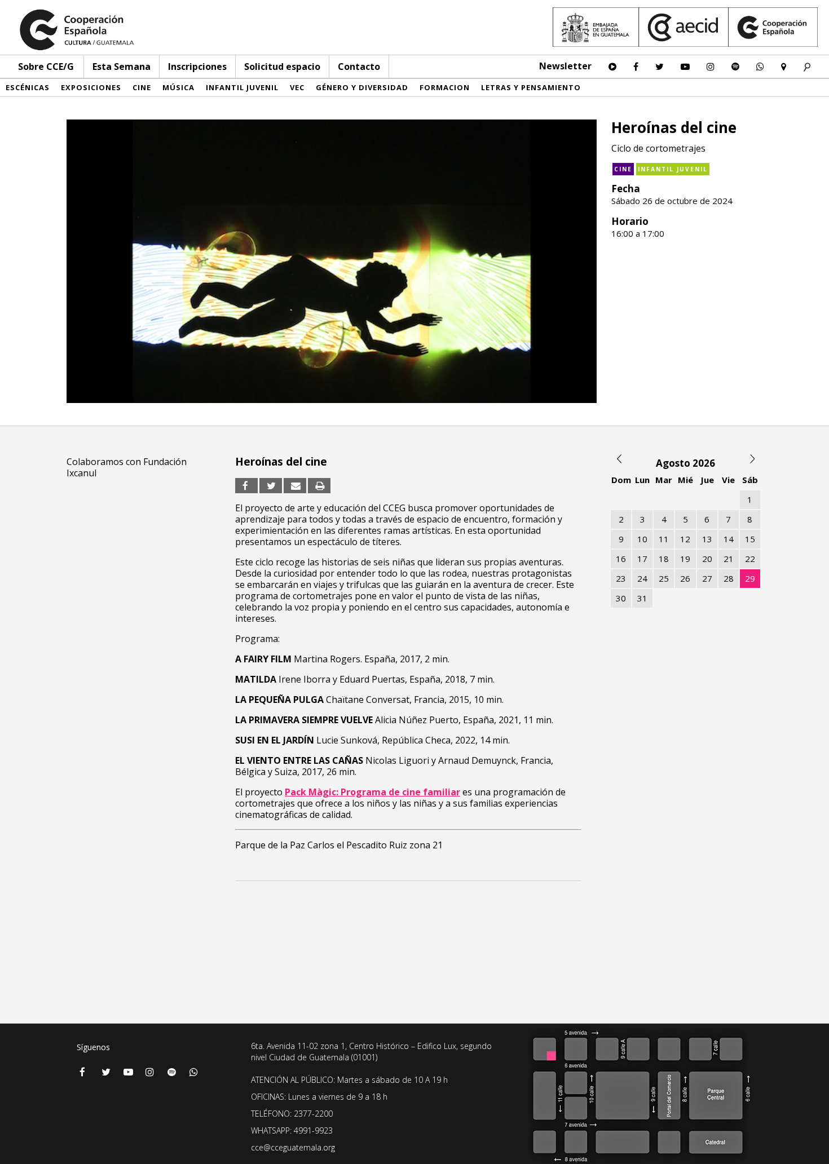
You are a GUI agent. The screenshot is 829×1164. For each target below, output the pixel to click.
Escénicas (28, 87)
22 (750, 558)
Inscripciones (197, 66)
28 (729, 578)
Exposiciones (91, 87)
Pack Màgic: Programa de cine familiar (372, 792)
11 (664, 539)
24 (642, 578)
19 (685, 558)
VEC (297, 87)
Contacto (359, 66)
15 (750, 539)
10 (642, 539)
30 (621, 598)
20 (707, 558)
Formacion (445, 87)
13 (707, 539)
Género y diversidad (362, 87)
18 (664, 558)
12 (685, 539)
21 (729, 558)
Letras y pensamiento (531, 87)
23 (621, 578)
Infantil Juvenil (242, 87)
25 (664, 578)
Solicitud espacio (282, 66)
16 (621, 558)
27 (707, 578)
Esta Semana (121, 66)
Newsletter (565, 66)
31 (642, 598)
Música (178, 87)
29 (750, 578)
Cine (142, 87)
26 (685, 578)
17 (642, 558)
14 (729, 539)
